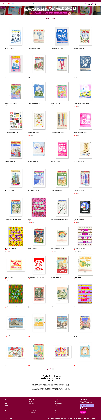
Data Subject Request (33, 409)
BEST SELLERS (39, 3)
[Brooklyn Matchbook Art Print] (85, 323)
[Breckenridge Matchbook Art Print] (62, 120)
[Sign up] (92, 405)
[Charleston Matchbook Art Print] (39, 36)
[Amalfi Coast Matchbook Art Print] (16, 91)
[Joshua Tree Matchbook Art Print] (16, 265)
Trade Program (64, 418)
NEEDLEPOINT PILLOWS (46, 3)
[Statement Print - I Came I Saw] (85, 236)
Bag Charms (57, 407)
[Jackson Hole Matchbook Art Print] (39, 91)
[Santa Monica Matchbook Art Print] (62, 352)
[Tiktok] (84, 408)
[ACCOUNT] (92, 3)
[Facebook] (80, 408)
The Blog (6, 403)
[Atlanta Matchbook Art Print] (85, 265)
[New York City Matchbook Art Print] (16, 178)
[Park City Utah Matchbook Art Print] (16, 352)
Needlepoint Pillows (58, 403)
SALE (66, 3)
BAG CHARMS (62, 3)
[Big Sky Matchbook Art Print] (39, 149)
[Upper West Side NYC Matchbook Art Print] (39, 294)
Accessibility (86, 418)
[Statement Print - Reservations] (16, 236)
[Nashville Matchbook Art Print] (39, 236)
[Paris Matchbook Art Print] (16, 36)
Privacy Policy (93, 418)
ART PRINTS (57, 3)
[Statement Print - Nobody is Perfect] (85, 294)
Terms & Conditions (78, 418)
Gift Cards (57, 410)
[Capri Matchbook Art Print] (16, 64)
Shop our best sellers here (61, 391)
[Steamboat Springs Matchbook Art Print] (16, 323)
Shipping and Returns (33, 401)
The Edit (6, 405)
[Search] (85, 3)
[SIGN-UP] (89, 3)
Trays (56, 405)
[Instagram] (82, 408)
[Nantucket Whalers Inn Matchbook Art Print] (39, 265)
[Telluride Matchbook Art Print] (39, 120)
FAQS (30, 405)
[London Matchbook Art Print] (16, 149)
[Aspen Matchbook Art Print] (85, 36)
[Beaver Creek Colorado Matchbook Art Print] (62, 207)
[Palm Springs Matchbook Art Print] (85, 120)
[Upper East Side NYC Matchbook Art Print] (16, 207)
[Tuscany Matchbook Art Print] (62, 294)
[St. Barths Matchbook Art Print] (62, 91)
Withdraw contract (83, 412)
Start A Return (51, 418)
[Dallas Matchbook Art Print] (85, 207)
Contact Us (31, 407)
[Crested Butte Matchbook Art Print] (62, 236)
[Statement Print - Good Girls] (39, 207)
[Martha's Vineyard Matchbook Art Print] (85, 91)
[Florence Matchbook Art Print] (62, 178)
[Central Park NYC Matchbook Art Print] (62, 323)
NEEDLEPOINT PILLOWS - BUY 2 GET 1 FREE (50, 0)
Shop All (56, 401)
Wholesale (7, 410)
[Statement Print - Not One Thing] (16, 294)
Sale (55, 412)
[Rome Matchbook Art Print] (62, 265)
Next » (53, 369)
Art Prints (56, 409)
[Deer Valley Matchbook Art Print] (85, 178)
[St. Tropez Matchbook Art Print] (39, 352)
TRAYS (53, 3)
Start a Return (31, 403)
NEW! (35, 3)
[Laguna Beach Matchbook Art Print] (85, 352)
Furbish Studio (10, 418)
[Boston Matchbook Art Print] (62, 64)
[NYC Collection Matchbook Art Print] (16, 120)
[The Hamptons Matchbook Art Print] (85, 64)
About (6, 401)
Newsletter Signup (8, 409)
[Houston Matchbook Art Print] (85, 149)
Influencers (7, 407)
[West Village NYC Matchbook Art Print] (39, 64)
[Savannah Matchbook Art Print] (39, 323)
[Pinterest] (87, 408)
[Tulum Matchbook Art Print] (62, 149)
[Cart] (96, 3)
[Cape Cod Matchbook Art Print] (62, 36)
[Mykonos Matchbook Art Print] (39, 178)
